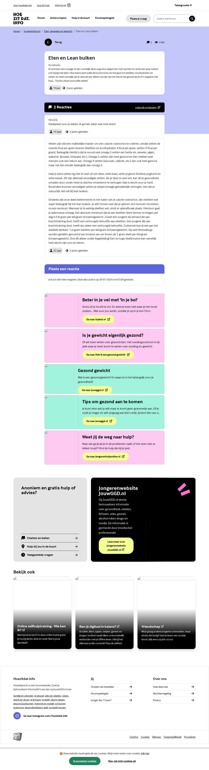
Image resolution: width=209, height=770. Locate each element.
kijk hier (145, 753)
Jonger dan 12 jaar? (101, 700)
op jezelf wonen (57, 707)
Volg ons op (60, 5)
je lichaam (35, 699)
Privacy (157, 700)
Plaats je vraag (138, 18)
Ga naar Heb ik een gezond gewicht (106, 355)
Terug (53, 43)
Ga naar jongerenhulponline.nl (103, 457)
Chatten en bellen (38, 538)
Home (16, 31)
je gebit (46, 699)
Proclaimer (190, 736)
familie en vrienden (23, 695)
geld (46, 707)
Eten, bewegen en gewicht (58, 31)
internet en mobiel (44, 703)
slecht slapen (58, 699)
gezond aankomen (23, 703)
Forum (41, 17)
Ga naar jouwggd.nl (94, 391)
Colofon (134, 736)
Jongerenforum (32, 31)
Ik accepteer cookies (84, 761)
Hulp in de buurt (81, 17)
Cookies (145, 736)
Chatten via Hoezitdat (102, 686)
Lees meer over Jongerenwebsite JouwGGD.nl (120, 545)
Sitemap (156, 736)
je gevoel (39, 695)
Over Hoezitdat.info (22, 5)
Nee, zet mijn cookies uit (122, 761)
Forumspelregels (104, 17)
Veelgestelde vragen (40, 555)
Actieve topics (58, 17)
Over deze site (160, 686)
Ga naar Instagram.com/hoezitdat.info (45, 715)
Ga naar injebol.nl (100, 320)
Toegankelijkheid (172, 736)
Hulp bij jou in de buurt (41, 547)
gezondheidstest (34, 707)
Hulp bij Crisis (43, 5)
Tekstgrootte (182, 5)
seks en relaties (53, 695)
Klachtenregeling (162, 693)
